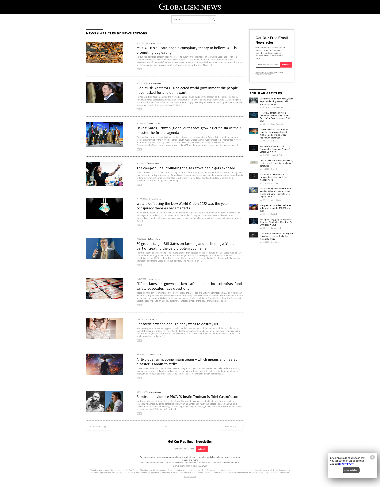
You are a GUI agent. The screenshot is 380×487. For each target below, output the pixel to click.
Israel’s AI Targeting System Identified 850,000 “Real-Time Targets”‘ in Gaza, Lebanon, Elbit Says (275, 117)
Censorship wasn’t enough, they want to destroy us (177, 324)
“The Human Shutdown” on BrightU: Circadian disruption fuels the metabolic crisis (276, 236)
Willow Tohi (275, 141)
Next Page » (231, 426)
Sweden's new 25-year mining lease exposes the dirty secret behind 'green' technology (276, 101)
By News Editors (154, 43)
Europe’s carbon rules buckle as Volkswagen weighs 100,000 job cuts (275, 208)
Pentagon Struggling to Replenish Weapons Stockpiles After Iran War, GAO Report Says (277, 222)
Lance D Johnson (277, 107)
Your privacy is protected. (264, 72)
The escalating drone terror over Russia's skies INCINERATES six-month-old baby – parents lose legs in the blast (275, 192)
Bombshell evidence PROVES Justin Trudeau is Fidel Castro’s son (187, 397)
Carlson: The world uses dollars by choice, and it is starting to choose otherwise (276, 163)
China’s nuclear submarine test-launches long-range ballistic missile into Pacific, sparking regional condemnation (275, 133)
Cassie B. (274, 169)
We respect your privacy (175, 462)
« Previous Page (98, 426)
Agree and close (351, 470)
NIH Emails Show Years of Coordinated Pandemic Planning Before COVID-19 (275, 149)
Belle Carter (275, 183)
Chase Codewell (277, 124)
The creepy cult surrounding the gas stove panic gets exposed (186, 168)
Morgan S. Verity (277, 155)
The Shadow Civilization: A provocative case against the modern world (273, 177)
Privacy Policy (190, 477)
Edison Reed (276, 228)
